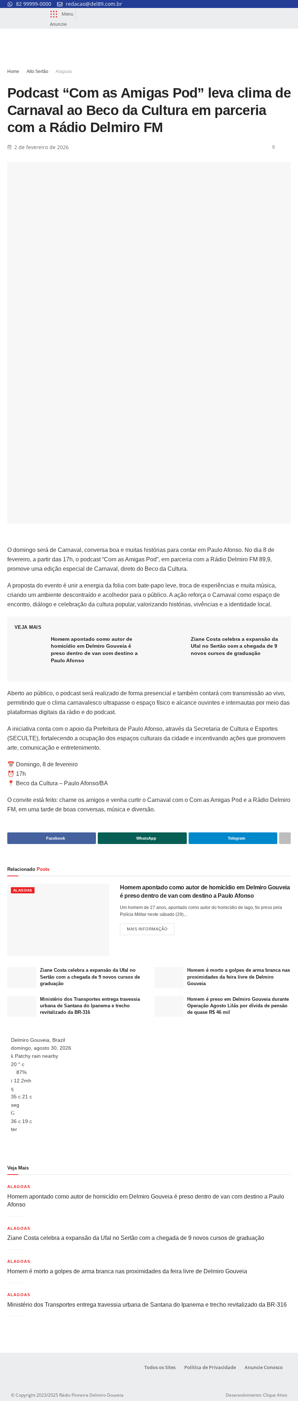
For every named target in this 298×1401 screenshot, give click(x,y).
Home (13, 71)
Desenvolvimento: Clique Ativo (256, 1395)
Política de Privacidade (210, 1367)
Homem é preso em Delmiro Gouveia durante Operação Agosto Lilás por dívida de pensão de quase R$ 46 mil (238, 1005)
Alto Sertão (37, 71)
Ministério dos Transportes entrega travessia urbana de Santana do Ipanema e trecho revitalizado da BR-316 (90, 1005)
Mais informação (150, 927)
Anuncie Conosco (264, 1367)
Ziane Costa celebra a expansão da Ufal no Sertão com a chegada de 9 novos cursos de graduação (234, 646)
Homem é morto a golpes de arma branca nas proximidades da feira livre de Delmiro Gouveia (238, 976)
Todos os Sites (160, 1367)
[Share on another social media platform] (285, 838)
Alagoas (64, 71)
